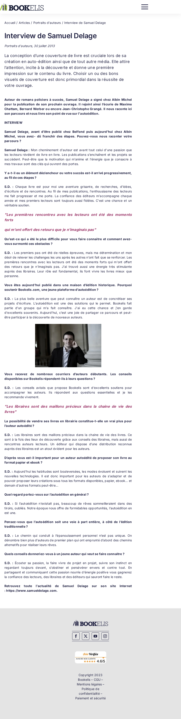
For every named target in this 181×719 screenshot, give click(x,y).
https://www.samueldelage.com (31, 590)
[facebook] (76, 636)
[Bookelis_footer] (90, 621)
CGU (97, 679)
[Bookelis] (22, 4)
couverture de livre (63, 55)
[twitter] (85, 636)
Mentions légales (89, 684)
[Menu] (144, 6)
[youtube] (95, 636)
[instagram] (105, 636)
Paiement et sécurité (90, 698)
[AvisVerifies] (90, 651)
